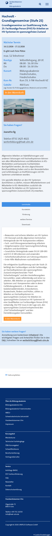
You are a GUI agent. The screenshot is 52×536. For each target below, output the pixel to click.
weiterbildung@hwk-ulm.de (18, 141)
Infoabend (33, 335)
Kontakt (8, 485)
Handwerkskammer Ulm (14, 420)
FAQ (3, 340)
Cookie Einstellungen (42, 535)
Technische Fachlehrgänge (14, 441)
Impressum (9, 424)
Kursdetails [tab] (26, 209)
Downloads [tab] (26, 224)
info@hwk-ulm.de (12, 514)
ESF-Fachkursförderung (13, 474)
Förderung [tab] (26, 214)
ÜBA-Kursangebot (12, 445)
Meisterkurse (10, 438)
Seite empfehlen (14, 375)
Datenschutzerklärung (13, 489)
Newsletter (9, 482)
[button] (40, 4)
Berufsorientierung (12, 453)
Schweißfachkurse (12, 449)
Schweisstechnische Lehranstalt (17, 416)
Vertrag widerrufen (12, 457)
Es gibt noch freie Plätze (14, 51)
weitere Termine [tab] (26, 219)
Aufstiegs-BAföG (11, 470)
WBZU (7, 413)
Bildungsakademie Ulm (13, 405)
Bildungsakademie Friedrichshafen (18, 409)
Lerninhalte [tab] (26, 204)
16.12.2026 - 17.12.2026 (14, 46)
